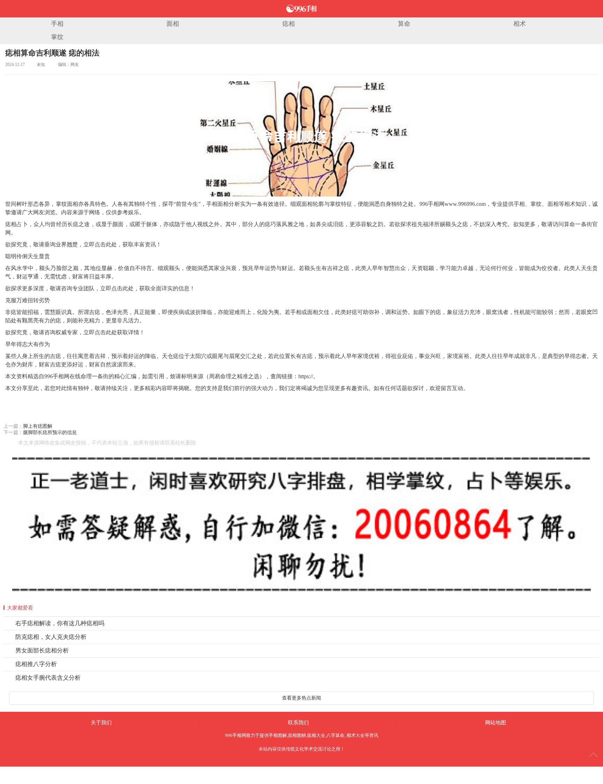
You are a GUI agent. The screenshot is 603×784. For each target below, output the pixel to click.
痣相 (288, 23)
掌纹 (57, 36)
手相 (57, 23)
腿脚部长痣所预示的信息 (50, 432)
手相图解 (278, 735)
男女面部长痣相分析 (42, 650)
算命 (404, 23)
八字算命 (335, 735)
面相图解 (297, 735)
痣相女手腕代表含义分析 (48, 677)
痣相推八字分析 (36, 664)
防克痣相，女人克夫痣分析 (51, 637)
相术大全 (356, 735)
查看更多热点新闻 (301, 698)
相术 (519, 23)
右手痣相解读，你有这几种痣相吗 (59, 623)
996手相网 (235, 735)
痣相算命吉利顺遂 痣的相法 (52, 52)
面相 (172, 23)
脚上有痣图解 (37, 426)
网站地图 (495, 722)
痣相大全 (316, 735)
